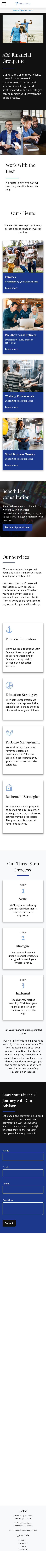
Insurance (23, 1549)
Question (8, 1200)
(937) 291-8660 (26, 1515)
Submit (9, 1223)
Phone (6, 1183)
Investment (23, 1543)
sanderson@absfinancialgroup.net (23, 1530)
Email (6, 1167)
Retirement (23, 1540)
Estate (23, 1546)
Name (6, 1150)
